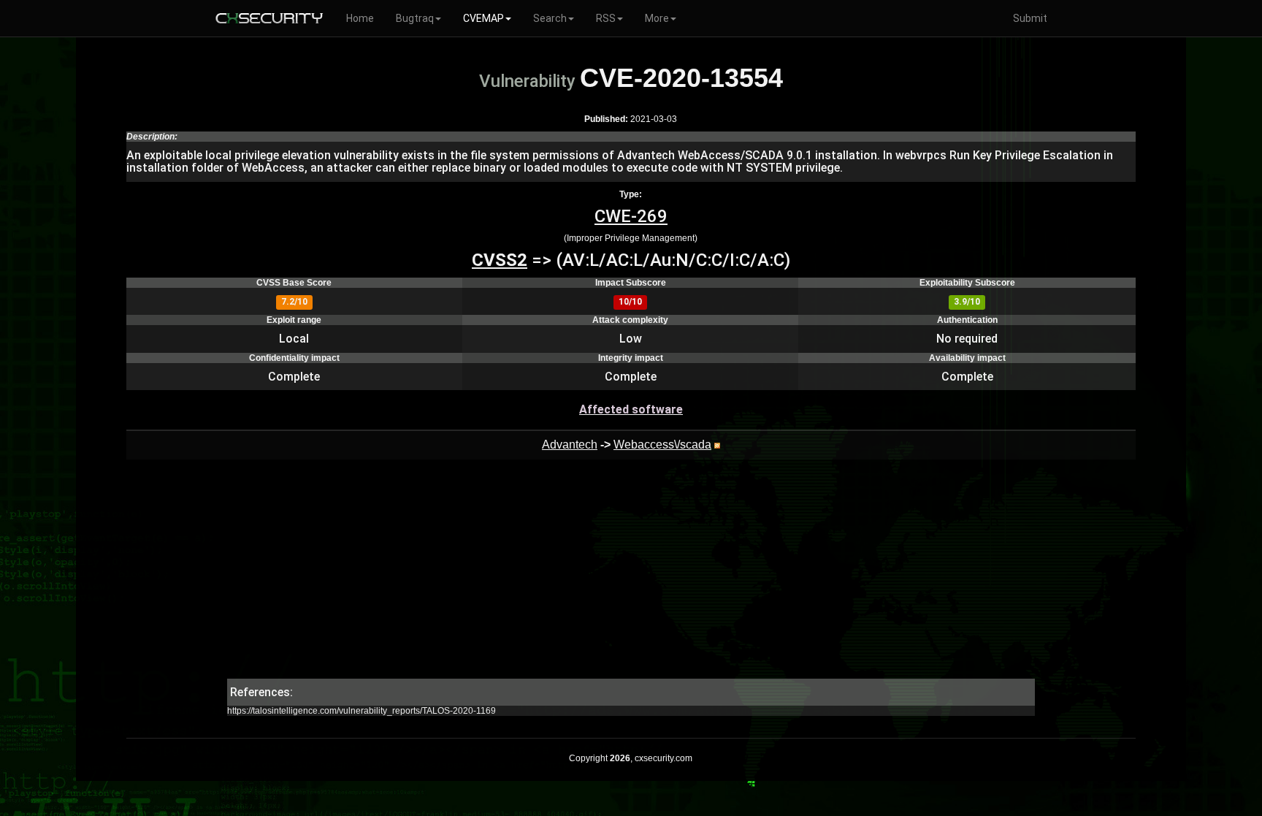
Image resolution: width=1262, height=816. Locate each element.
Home (360, 18)
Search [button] (550, 18)
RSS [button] (606, 18)
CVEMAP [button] (483, 18)
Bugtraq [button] (415, 18)
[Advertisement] (631, 576)
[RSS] (717, 444)
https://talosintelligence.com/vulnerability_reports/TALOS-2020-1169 (361, 711)
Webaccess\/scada (662, 444)
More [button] (657, 18)
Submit (1030, 18)
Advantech (569, 444)
